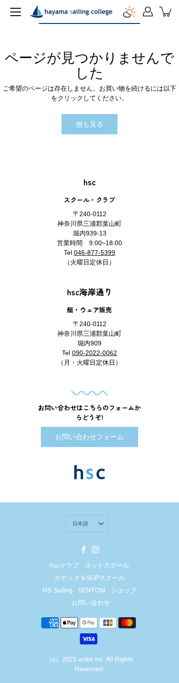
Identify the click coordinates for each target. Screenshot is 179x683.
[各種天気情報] (129, 11)
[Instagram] (95, 549)
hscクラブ (64, 565)
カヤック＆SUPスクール (89, 577)
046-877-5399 (94, 252)
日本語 (80, 523)
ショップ (124, 590)
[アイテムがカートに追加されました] (166, 11)
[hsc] (71, 11)
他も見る (89, 124)
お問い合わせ (91, 602)
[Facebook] (83, 549)
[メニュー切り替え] (16, 12)
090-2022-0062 (94, 352)
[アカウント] (147, 11)
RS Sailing (58, 590)
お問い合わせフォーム (89, 437)
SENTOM (92, 590)
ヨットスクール (106, 565)
